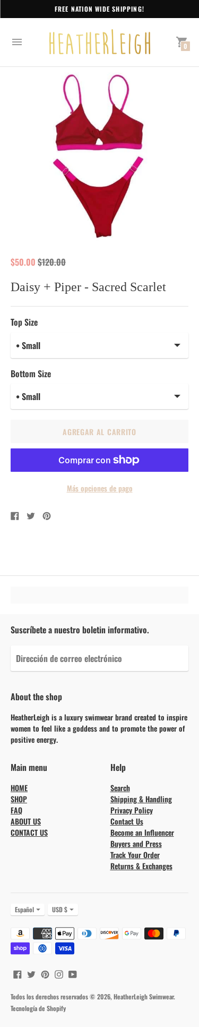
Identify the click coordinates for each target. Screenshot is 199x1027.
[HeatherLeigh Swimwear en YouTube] (72, 972)
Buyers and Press (136, 843)
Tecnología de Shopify (38, 1008)
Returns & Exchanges (141, 865)
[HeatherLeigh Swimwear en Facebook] (17, 972)
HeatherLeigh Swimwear (144, 996)
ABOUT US (26, 821)
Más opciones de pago (100, 488)
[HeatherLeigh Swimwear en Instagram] (59, 972)
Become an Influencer (142, 832)
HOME (19, 787)
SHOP (19, 798)
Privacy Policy (131, 810)
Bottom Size (31, 373)
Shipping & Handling (141, 798)
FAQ (16, 810)
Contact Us (126, 821)
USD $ (59, 909)
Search (120, 787)
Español (24, 909)
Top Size (24, 322)
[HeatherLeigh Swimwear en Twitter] (31, 972)
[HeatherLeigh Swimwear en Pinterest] (45, 972)
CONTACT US (29, 832)
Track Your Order (135, 854)
